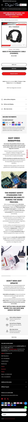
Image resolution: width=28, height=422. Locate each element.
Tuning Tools (6, 418)
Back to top (14, 337)
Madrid (2, 366)
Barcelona (3, 369)
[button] (25, 407)
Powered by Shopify (11, 418)
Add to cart (14, 64)
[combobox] (14, 9)
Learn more (18, 1)
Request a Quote (14, 73)
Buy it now (14, 68)
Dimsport (10, 49)
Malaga (2, 371)
